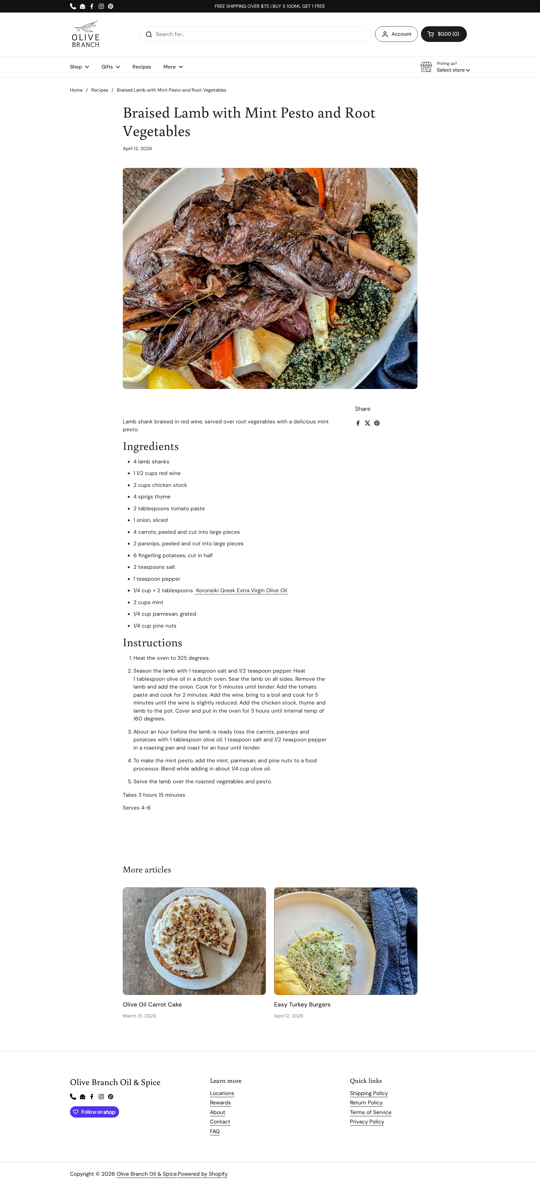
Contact (220, 1121)
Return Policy (366, 1102)
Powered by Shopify (203, 1173)
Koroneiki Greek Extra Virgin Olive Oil (241, 590)
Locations (222, 1093)
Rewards (220, 1102)
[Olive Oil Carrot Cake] (194, 941)
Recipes (99, 90)
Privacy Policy (367, 1121)
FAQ (215, 1131)
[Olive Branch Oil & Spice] (85, 34)
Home (76, 90)
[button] (444, 34)
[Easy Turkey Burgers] (346, 941)
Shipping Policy (369, 1093)
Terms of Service (371, 1112)
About (217, 1112)
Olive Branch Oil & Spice (147, 1173)
